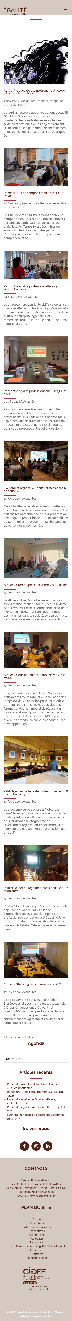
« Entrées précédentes (18, 1037)
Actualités (28, 101)
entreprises (31, 203)
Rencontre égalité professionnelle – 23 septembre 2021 (30, 288)
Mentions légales (37, 1257)
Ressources (37, 1242)
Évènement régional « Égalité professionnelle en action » (35, 489)
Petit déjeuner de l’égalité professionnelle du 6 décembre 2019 (36, 793)
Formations (37, 1234)
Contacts (37, 1254)
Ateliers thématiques (37, 1227)
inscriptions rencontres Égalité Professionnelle (37, 1246)
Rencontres (37, 1231)
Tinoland (59, 1312)
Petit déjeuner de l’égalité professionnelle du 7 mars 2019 (36, 889)
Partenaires (37, 1250)
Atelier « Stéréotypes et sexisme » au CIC (32, 984)
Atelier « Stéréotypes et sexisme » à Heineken (35, 585)
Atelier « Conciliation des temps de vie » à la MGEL (35, 676)
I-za (50, 1316)
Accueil (37, 1219)
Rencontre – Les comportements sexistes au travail (34, 194)
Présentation (37, 1223)
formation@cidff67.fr (42, 1195)
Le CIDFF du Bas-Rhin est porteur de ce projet (36, 1287)
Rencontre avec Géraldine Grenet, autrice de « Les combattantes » (34, 92)
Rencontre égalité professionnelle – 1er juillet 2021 (35, 392)
